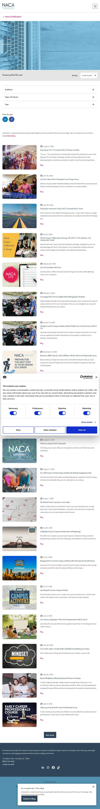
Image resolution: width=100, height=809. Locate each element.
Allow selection (50, 430)
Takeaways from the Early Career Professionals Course (58, 707)
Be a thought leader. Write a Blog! (32, 788)
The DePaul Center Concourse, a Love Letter (55, 502)
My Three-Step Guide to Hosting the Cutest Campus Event (59, 179)
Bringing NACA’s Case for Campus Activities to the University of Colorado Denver (67, 561)
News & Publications (13, 16)
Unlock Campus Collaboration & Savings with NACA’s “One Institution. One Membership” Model (65, 239)
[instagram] (48, 767)
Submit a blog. (11, 136)
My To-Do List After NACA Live (50, 267)
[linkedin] (5, 119)
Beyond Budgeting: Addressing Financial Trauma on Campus (60, 678)
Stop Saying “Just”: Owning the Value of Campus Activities (59, 150)
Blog (41, 165)
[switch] (37, 413)
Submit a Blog (29, 798)
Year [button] (7, 104)
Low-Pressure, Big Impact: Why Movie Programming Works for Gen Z (63, 619)
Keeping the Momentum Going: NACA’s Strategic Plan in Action (61, 209)
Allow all (81, 430)
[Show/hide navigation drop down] (95, 6)
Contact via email (8, 764)
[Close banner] (96, 377)
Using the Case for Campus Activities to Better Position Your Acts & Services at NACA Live (68, 327)
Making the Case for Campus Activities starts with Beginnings (60, 531)
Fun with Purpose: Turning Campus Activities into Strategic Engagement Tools (65, 473)
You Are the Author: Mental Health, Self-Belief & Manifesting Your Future (65, 649)
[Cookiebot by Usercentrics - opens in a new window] (82, 377)
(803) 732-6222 (8, 761)
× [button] (93, 786)
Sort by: (75, 75)
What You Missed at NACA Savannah (53, 443)
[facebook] (11, 119)
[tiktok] (58, 767)
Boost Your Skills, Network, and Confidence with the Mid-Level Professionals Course (68, 355)
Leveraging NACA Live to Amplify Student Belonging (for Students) (62, 297)
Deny (18, 430)
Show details (86, 422)
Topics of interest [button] (11, 97)
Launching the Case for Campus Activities (54, 590)
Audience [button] (8, 89)
